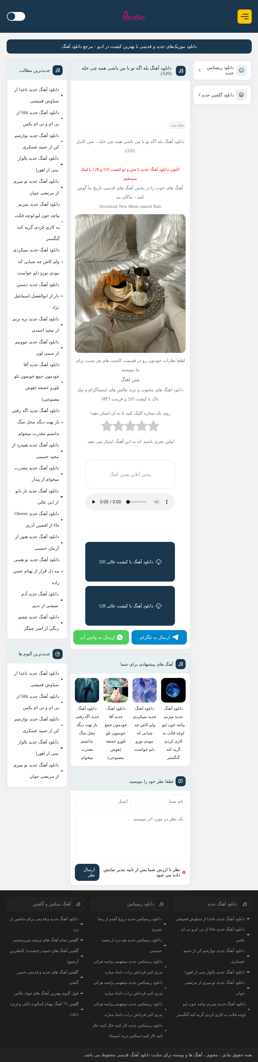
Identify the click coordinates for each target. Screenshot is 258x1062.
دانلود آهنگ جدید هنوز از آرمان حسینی (37, 542)
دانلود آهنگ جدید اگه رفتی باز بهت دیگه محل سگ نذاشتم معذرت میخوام (35, 422)
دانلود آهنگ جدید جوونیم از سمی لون (37, 348)
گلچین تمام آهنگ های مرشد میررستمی (45, 940)
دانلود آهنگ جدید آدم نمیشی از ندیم (40, 600)
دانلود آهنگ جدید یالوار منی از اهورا (38, 164)
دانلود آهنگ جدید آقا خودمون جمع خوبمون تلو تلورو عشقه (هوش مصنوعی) (36, 381)
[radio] (153, 427)
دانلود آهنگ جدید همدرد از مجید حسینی (35, 451)
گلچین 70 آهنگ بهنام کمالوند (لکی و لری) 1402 (44, 1009)
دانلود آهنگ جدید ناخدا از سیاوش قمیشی (36, 95)
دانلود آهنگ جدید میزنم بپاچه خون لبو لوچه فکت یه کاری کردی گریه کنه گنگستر (37, 221)
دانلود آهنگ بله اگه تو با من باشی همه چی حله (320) (126, 71)
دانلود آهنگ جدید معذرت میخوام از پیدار (36, 474)
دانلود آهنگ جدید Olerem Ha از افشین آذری (36, 519)
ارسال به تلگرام (155, 637)
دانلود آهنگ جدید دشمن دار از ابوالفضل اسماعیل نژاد (36, 296)
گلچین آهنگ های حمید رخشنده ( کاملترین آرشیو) (44, 956)
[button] (245, 16)
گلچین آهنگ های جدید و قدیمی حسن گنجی (47, 977)
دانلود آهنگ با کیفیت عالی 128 (126, 606)
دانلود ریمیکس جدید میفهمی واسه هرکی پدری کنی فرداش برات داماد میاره (128, 966)
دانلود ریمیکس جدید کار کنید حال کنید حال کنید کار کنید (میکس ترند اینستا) (127, 1030)
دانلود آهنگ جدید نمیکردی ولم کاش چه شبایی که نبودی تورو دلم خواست (36, 261)
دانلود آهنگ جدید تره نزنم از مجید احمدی (36, 325)
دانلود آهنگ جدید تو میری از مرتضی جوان (36, 187)
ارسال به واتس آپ (97, 637)
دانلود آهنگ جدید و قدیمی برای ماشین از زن (44, 924)
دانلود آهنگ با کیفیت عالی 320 (126, 562)
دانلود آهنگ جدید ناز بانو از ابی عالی (37, 497)
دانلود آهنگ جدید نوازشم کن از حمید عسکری (36, 141)
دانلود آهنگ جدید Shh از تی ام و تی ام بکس (37, 118)
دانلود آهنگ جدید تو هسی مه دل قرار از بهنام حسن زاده (36, 571)
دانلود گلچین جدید (217, 95)
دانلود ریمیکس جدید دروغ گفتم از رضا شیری (130, 924)
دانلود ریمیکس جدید (220, 70)
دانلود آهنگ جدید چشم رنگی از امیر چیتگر (38, 623)
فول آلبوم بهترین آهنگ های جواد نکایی (46, 993)
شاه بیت (177, 125)
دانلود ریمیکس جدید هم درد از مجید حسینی (132, 945)
